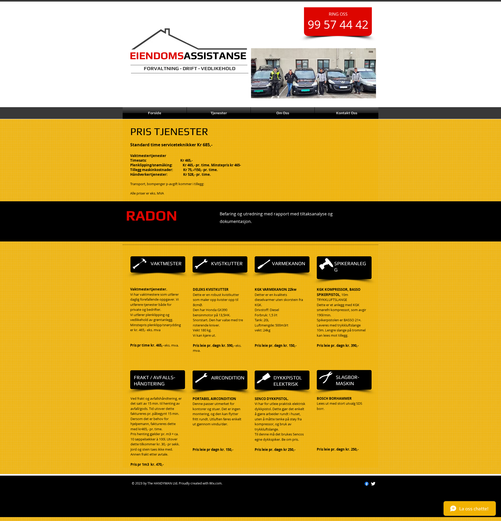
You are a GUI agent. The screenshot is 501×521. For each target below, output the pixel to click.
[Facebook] (366, 483)
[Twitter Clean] (373, 483)
